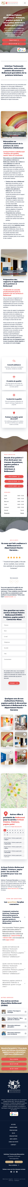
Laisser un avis (9, 596)
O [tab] (12, 832)
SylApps (16, 1180)
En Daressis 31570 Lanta (14, 1156)
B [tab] (7, 830)
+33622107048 (15, 935)
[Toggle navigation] (25, 3)
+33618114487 (7, 938)
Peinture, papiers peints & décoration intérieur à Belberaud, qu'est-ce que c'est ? (12, 983)
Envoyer (12, 683)
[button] (9, 794)
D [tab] (12, 830)
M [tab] (7, 832)
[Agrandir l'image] (10, 717)
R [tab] (20, 832)
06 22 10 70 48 (13, 43)
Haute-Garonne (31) (13, 888)
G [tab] (20, 830)
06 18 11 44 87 (12, 486)
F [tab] (17, 830)
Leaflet (25, 807)
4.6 (22, 50)
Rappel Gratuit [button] (13, 40)
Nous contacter (13, 476)
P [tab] (15, 832)
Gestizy (11, 1180)
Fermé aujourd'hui (14, 1158)
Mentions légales (8, 1179)
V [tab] (7, 835)
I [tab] (22, 830)
